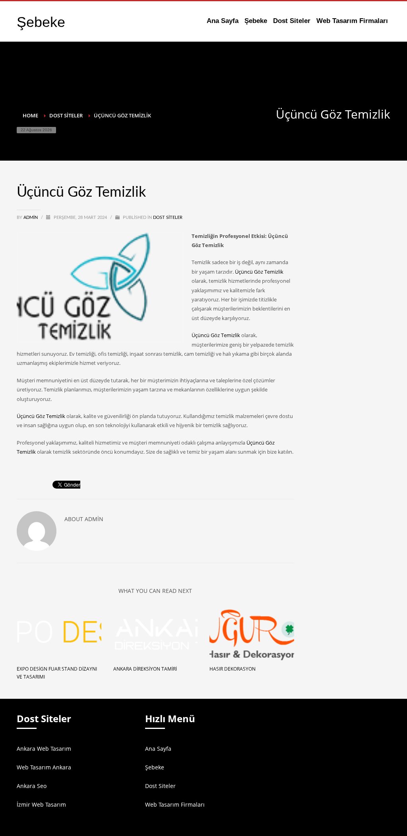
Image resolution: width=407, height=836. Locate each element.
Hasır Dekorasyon (232, 668)
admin (31, 217)
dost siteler (167, 217)
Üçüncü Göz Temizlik (259, 271)
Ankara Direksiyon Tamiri (145, 668)
